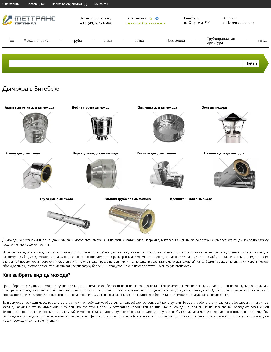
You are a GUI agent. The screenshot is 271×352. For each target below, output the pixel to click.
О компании (10, 4)
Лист (108, 40)
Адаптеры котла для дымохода (29, 107)
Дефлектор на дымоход (90, 107)
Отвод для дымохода (23, 153)
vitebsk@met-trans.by (238, 22)
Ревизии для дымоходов (156, 153)
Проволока (175, 40)
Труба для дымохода (56, 199)
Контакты (101, 4)
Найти (251, 63)
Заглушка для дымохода (157, 107)
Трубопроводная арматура (221, 40)
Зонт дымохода (214, 107)
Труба (77, 40)
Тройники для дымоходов (223, 153)
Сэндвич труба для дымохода (127, 199)
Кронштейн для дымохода (191, 199)
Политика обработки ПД (69, 4)
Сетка (139, 40)
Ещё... (262, 40)
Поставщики (35, 4)
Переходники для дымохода (95, 153)
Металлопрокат (37, 40)
